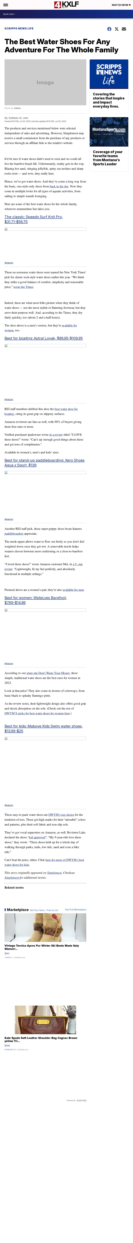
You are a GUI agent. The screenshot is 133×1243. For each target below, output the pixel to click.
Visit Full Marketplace (75, 910)
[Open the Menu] (5, 5)
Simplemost (54, 873)
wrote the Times (23, 287)
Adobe (17, 108)
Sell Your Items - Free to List (44, 910)
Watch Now (120, 5)
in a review (56, 434)
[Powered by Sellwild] (81, 1100)
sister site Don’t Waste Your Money (48, 673)
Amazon (9, 262)
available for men (73, 590)
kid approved (37, 837)
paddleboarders (14, 533)
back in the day (59, 186)
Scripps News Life (19, 28)
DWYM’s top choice (61, 815)
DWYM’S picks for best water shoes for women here (37, 713)
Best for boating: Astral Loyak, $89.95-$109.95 (44, 338)
